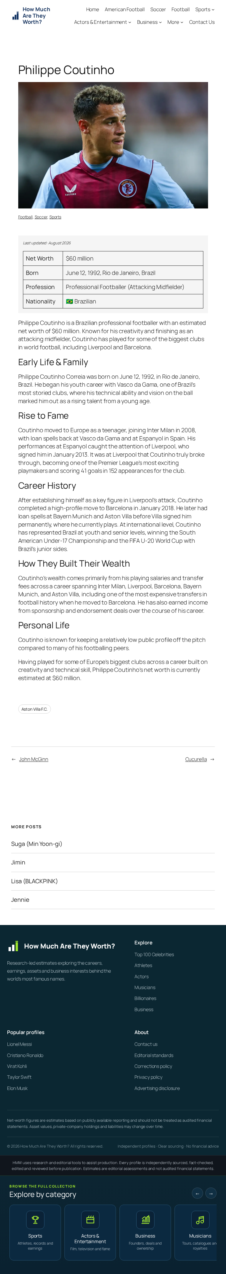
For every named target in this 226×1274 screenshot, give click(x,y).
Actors (141, 976)
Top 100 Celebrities (154, 954)
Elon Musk (17, 1088)
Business (143, 1009)
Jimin (18, 862)
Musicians (144, 987)
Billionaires (145, 998)
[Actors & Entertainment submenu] (129, 22)
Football (25, 217)
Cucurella (196, 759)
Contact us (145, 1044)
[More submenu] (181, 22)
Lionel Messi (19, 1044)
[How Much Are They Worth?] (66, 946)
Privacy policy (148, 1077)
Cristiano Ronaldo (25, 1055)
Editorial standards (153, 1055)
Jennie (20, 899)
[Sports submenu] (213, 9)
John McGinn (33, 759)
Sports (55, 217)
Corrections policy (153, 1066)
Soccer (41, 217)
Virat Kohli (17, 1066)
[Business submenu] (160, 22)
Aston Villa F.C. (34, 709)
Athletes (143, 965)
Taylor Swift (19, 1077)
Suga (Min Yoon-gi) (36, 844)
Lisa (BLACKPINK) (34, 881)
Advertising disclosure (157, 1088)
